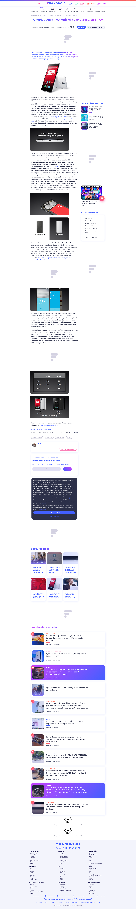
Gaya (90, 887)
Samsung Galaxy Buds (95, 875)
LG (60, 869)
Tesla (31, 878)
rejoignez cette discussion (48, 425)
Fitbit (31, 887)
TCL (61, 877)
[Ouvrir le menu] (31, 3)
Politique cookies (41, 509)
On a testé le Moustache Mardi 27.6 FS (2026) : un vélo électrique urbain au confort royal (66, 756)
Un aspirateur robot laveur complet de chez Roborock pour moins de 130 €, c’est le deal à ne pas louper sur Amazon (66, 773)
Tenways (91, 891)
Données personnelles (87, 902)
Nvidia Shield (63, 860)
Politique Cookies (72, 902)
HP (90, 860)
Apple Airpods (93, 868)
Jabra (90, 871)
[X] (57, 847)
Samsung (53, 117)
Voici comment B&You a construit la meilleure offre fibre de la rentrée (37, 570)
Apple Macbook (93, 854)
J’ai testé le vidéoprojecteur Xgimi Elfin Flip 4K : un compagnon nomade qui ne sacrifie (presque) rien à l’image (67, 671)
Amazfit (32, 884)
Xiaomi (32, 863)
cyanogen (60, 437)
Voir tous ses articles (67, 449)
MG (31, 874)
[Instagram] (60, 847)
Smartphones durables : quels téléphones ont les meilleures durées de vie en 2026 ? (96, 117)
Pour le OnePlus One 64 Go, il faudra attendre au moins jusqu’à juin (54, 595)
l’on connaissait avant (41, 102)
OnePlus (45, 15)
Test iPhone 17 (78, 896)
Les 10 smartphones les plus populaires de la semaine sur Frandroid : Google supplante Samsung (96, 109)
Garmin (32, 889)
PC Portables (92, 851)
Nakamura (92, 890)
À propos (53, 902)
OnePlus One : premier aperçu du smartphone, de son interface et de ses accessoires (70, 570)
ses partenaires (45, 503)
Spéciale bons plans (65, 464)
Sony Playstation (64, 862)
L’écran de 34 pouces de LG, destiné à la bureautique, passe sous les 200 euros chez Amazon (65, 638)
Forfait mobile (102, 3)
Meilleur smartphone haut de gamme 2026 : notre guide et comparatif (95, 125)
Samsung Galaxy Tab (65, 890)
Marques (38, 15)
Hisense (62, 868)
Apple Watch (33, 886)
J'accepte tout (55, 513)
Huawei (32, 856)
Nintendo (62, 859)
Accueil (33, 15)
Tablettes (61, 882)
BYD (31, 869)
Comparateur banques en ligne (54, 899)
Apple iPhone (33, 853)
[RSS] (66, 847)
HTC (59, 117)
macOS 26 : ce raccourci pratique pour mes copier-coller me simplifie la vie (65, 722)
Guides (82, 3)
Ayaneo (62, 854)
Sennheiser (92, 877)
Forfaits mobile (89, 226)
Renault (32, 877)
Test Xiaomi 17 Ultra (91, 896)
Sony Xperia (33, 862)
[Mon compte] (43, 3)
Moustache (92, 889)
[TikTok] (76, 847)
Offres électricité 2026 (91, 237)
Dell (90, 856)
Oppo (31, 859)
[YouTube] (69, 847)
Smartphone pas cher (91, 228)
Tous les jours (38, 464)
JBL (90, 872)
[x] (33, 449)
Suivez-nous (81, 27)
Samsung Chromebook (95, 863)
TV (59, 866)
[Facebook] (63, 847)
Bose (90, 869)
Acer (90, 853)
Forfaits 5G (88, 221)
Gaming (61, 851)
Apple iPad (62, 884)
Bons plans (91, 3)
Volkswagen (33, 879)
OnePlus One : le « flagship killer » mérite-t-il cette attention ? (54, 570)
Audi (31, 868)
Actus (71, 3)
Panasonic (62, 871)
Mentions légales (42, 902)
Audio (90, 866)
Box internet (88, 235)
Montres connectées (36, 882)
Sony (65, 117)
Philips (61, 872)
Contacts (61, 902)
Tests (76, 3)
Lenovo (91, 857)
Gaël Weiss (41, 444)
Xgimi (61, 878)
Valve (61, 863)
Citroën (32, 871)
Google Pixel (33, 854)
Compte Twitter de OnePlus (44, 432)
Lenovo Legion (64, 856)
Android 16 (103, 896)
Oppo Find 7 (55, 166)
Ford (31, 872)
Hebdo (51, 464)
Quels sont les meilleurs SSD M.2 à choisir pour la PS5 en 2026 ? (66, 655)
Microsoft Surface (94, 862)
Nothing (91, 874)
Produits (49, 437)
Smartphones (37, 437)
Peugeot (32, 875)
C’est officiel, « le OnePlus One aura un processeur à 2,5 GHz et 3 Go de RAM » (70, 595)
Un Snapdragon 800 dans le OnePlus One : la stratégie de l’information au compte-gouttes (38, 595)
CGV (98, 902)
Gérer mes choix (54, 516)
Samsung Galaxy (34, 860)
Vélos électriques (94, 882)
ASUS (61, 853)
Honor (91, 859)
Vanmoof (91, 893)
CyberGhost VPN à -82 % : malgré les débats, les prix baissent (67, 689)
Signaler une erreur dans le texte (41, 429)
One (70, 437)
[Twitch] (72, 847)
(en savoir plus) (65, 498)
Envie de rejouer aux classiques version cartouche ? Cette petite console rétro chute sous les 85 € (66, 739)
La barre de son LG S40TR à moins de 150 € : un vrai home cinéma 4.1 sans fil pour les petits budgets (67, 806)
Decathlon (92, 886)
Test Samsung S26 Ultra (84, 899)
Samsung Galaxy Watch (36, 891)
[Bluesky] (79, 847)
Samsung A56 (89, 218)
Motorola (32, 857)
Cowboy (91, 884)
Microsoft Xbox (64, 857)
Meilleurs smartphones (91, 223)
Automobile (33, 866)
